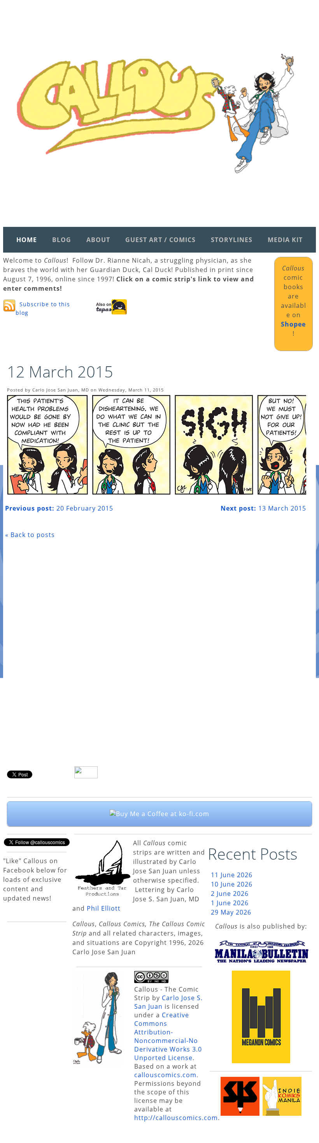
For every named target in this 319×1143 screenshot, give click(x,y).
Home (26, 239)
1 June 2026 (230, 903)
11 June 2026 (231, 875)
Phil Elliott (104, 908)
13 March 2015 (263, 508)
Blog (61, 239)
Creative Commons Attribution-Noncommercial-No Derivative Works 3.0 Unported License (168, 1036)
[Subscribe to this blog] (9, 305)
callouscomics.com (165, 1075)
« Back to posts (30, 534)
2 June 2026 (230, 893)
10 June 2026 (231, 884)
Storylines (231, 239)
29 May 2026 (231, 912)
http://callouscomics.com (176, 1117)
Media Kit (285, 239)
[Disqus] (155, 655)
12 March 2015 (60, 371)
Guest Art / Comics (160, 239)
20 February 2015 (59, 508)
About (98, 239)
